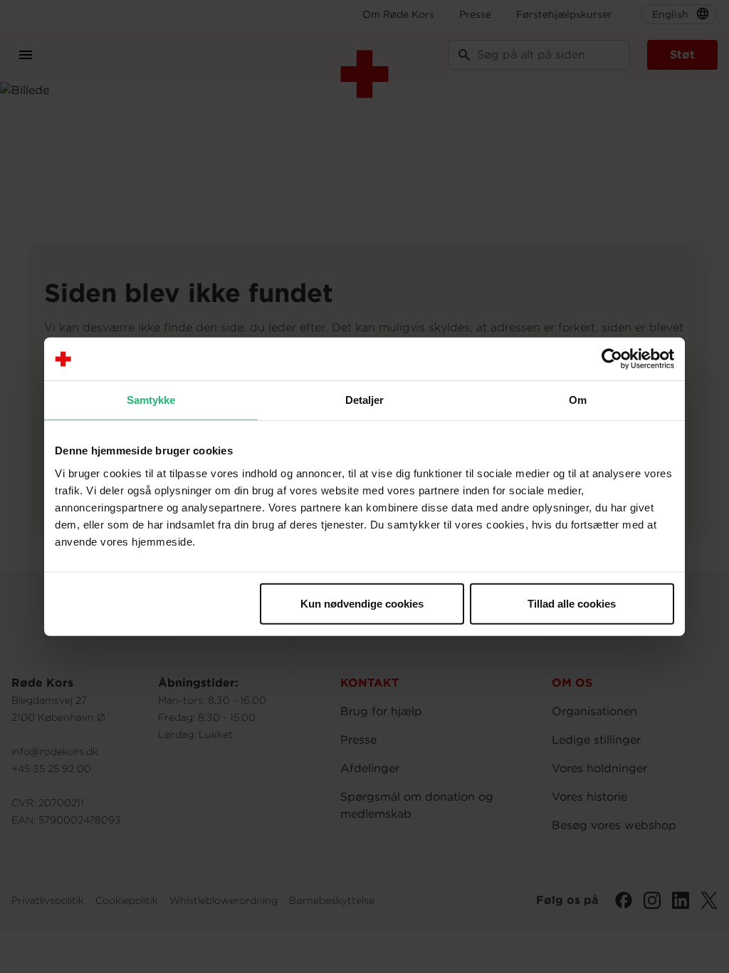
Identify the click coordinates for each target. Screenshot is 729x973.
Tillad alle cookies (572, 603)
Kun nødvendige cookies (362, 603)
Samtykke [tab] (151, 400)
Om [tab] (578, 400)
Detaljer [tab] (364, 400)
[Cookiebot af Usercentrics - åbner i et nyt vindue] (612, 359)
